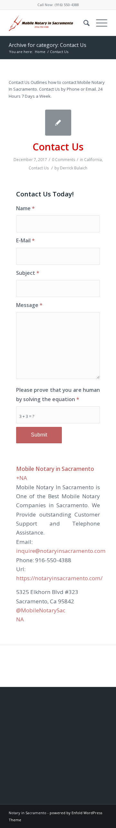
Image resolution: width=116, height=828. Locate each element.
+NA (21, 478)
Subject (27, 272)
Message (29, 305)
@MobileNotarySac (40, 610)
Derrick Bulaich (73, 168)
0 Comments (63, 159)
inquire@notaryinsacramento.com (61, 550)
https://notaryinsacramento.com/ (59, 578)
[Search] (83, 23)
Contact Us (58, 146)
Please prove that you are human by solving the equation (58, 394)
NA (20, 619)
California (93, 159)
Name (25, 208)
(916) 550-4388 (66, 4)
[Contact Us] (58, 123)
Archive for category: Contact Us (47, 45)
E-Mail (25, 240)
